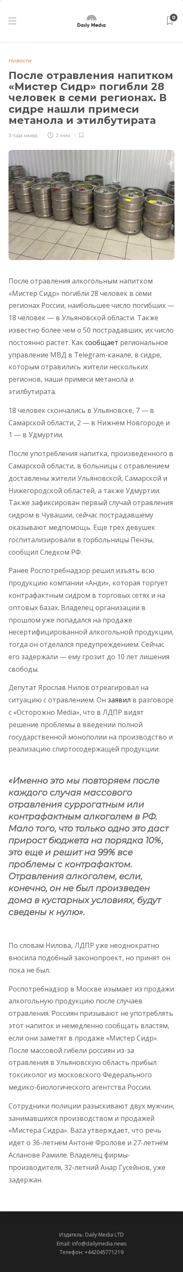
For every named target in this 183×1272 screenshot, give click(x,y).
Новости (20, 60)
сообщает (101, 342)
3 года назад (23, 135)
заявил (119, 700)
